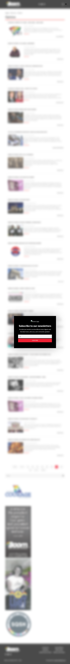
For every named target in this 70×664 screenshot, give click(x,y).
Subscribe (35, 340)
